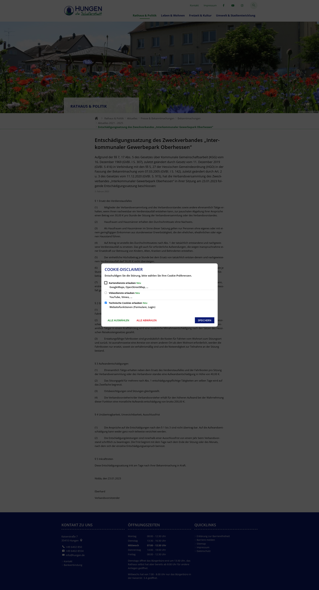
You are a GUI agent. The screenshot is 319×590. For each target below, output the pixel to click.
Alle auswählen (118, 320)
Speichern (204, 320)
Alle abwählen (147, 320)
